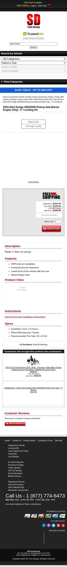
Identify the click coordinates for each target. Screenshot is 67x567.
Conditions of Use (45, 440)
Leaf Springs (13, 456)
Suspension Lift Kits (16, 97)
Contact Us (16, 440)
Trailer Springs (14, 468)
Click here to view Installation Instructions (25, 317)
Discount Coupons (16, 484)
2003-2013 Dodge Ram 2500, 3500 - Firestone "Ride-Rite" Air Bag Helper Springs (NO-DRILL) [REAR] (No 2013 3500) (33, 369)
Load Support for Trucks (18, 451)
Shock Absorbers (15, 473)
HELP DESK (22, 6)
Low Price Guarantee (49, 215)
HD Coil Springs (15, 470)
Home (5, 97)
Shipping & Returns (16, 482)
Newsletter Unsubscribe (18, 490)
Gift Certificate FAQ (16, 487)
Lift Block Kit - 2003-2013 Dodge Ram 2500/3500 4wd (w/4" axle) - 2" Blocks (33, 389)
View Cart (43, 6)
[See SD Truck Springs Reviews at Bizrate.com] (55, 538)
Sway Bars (12, 454)
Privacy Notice (29, 440)
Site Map (58, 440)
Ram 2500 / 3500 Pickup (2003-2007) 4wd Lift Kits (43, 99)
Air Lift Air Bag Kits (16, 462)
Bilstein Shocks (14, 476)
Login (33, 6)
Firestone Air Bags (16, 465)
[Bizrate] (61, 542)
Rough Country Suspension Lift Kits (39, 97)
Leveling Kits (13, 448)
